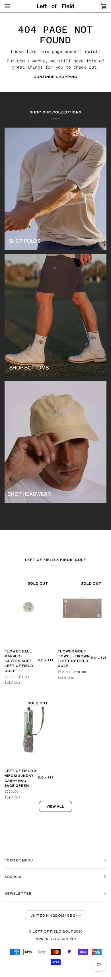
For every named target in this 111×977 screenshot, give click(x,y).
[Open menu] (13, 6)
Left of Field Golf (53, 931)
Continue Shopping (55, 76)
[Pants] (55, 315)
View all (56, 806)
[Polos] (55, 189)
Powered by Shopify (56, 939)
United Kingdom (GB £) (53, 915)
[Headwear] (55, 442)
